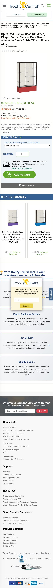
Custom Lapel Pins (10, 537)
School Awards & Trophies (13, 523)
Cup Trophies (8, 534)
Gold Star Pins (8, 546)
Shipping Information (11, 478)
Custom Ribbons (9, 543)
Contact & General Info (12, 475)
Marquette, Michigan (11, 450)
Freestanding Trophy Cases (29, 23)
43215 (23, 166)
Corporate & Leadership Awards (15, 521)
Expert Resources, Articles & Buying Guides (20, 505)
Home (3, 23)
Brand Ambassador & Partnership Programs (20, 502)
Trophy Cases (12, 23)
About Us (6, 472)
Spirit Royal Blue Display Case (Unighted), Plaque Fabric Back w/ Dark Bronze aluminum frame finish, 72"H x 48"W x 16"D (40, 237)
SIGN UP (42, 411)
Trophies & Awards (10, 518)
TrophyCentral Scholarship (13, 496)
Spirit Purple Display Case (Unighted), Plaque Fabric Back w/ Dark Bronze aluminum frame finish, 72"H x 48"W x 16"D (12, 237)
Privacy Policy (8, 484)
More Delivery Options (22, 168)
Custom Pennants (10, 540)
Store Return (8, 481)
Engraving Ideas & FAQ (12, 499)
